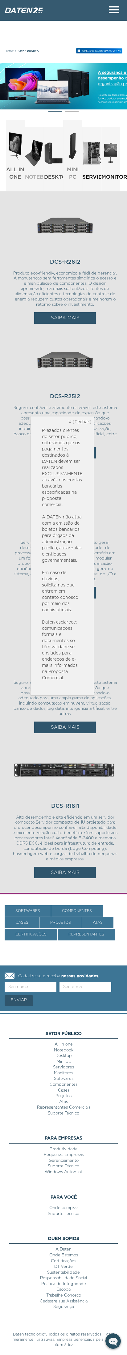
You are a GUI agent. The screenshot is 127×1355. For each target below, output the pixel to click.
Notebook (63, 1050)
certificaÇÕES (31, 934)
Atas (63, 1102)
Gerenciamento (64, 1161)
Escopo (63, 1290)
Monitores (63, 1073)
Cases (63, 1091)
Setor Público (28, 51)
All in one (64, 1044)
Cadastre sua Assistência (64, 1301)
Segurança (63, 1307)
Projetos (63, 1096)
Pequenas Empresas (64, 1155)
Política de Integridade (63, 1284)
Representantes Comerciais (63, 1108)
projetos (60, 922)
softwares (27, 911)
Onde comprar (63, 1208)
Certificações (63, 1261)
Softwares (63, 1079)
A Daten (63, 1249)
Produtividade (64, 1149)
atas (98, 922)
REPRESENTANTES (86, 934)
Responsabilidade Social (63, 1278)
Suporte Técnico (63, 1113)
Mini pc (64, 1062)
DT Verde (63, 1267)
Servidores (63, 1067)
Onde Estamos (63, 1255)
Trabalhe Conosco (63, 1295)
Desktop (63, 1056)
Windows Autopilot (63, 1172)
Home (9, 51)
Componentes (77, 911)
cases (21, 922)
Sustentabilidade (63, 1273)
